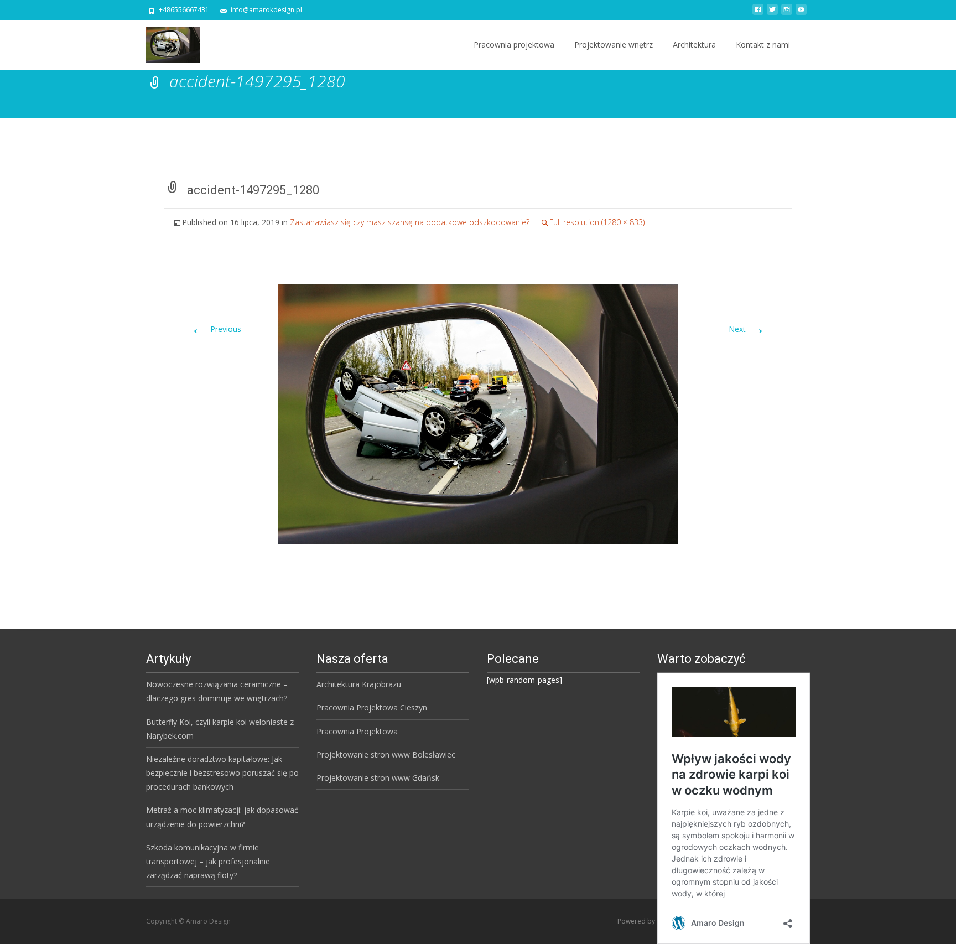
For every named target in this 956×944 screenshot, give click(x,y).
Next (747, 329)
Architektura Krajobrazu (358, 684)
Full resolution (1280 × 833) (597, 222)
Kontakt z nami (763, 44)
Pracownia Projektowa (357, 731)
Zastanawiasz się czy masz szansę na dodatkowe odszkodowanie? (409, 222)
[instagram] (786, 13)
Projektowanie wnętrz (613, 44)
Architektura (694, 44)
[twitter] (772, 13)
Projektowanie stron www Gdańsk (377, 777)
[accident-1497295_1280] (478, 413)
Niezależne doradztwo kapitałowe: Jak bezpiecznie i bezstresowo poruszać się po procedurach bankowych (222, 773)
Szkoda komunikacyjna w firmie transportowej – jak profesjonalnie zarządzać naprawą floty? (208, 861)
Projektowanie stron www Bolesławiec (385, 754)
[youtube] (801, 13)
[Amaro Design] (164, 42)
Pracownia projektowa (514, 44)
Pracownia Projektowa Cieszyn (371, 707)
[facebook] (757, 13)
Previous (215, 329)
